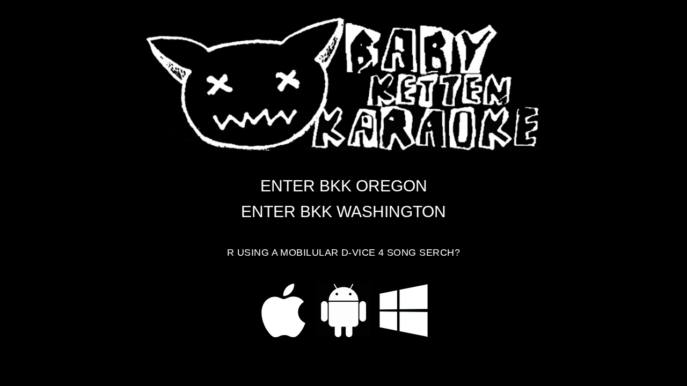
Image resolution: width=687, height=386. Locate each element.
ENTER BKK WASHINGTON (343, 211)
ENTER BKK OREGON (343, 186)
